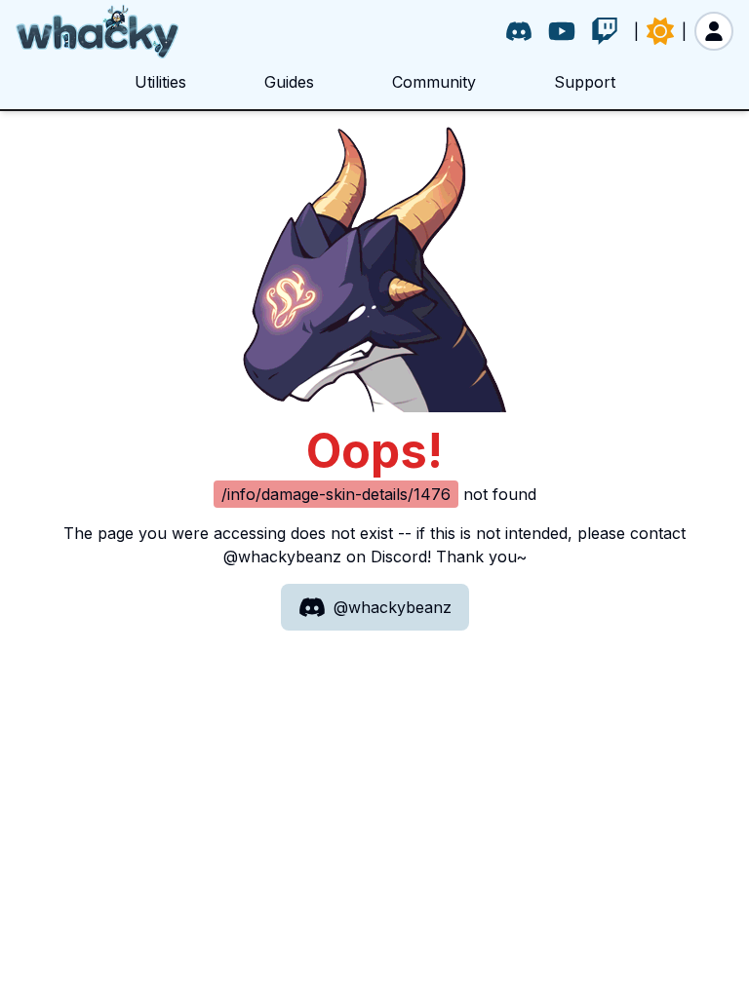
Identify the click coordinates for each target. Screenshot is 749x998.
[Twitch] (604, 31)
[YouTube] (561, 31)
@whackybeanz (393, 607)
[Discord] (518, 31)
